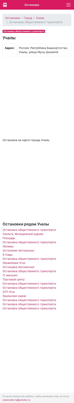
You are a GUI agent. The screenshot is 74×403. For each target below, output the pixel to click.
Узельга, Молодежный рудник (23, 234)
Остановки (31, 5)
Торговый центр (14, 279)
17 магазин (10, 275)
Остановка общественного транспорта (29, 229)
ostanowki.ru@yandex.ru (16, 399)
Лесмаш (8, 246)
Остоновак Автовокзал (18, 250)
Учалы (40, 18)
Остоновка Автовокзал (18, 267)
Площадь (9, 238)
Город (28, 18)
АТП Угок (9, 291)
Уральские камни (14, 296)
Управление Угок (14, 263)
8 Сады (8, 254)
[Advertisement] (37, 97)
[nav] (68, 4)
